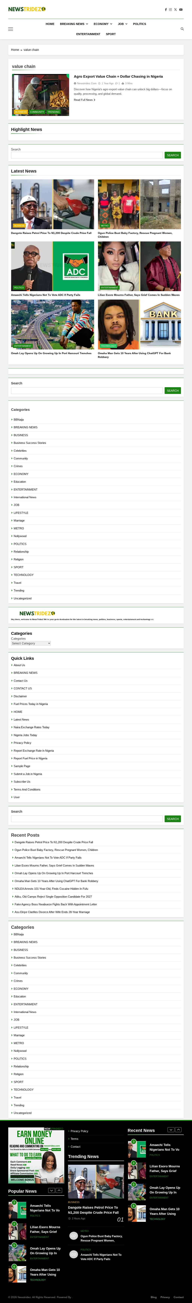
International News (25, 497)
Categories (18, 638)
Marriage (19, 520)
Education (20, 481)
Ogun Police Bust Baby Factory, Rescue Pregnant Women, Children (56, 849)
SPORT (111, 34)
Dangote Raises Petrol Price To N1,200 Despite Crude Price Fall (51, 232)
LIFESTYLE (21, 512)
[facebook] (166, 10)
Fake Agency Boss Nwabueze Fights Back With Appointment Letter (56, 904)
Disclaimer (20, 696)
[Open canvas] (10, 29)
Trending (53, 112)
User (17, 797)
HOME (50, 24)
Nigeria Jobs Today (25, 735)
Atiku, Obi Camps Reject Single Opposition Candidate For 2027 (53, 896)
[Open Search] (182, 28)
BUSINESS (19, 226)
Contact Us (21, 680)
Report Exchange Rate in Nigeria (34, 750)
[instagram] (170, 10)
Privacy (165, 1297)
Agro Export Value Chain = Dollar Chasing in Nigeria (118, 76)
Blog (154, 1297)
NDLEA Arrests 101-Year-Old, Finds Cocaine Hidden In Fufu (51, 888)
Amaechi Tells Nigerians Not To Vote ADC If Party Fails (45, 294)
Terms (74, 1138)
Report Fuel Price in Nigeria (30, 758)
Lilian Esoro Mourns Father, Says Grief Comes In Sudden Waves (139, 294)
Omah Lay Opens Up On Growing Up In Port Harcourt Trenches (51, 353)
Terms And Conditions (27, 789)
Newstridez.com (87, 83)
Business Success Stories (30, 442)
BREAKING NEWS (72, 24)
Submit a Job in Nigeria (28, 773)
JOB (121, 24)
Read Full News (83, 99)
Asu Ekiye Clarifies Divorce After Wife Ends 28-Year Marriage (52, 912)
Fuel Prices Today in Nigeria (31, 704)
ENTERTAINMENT (88, 34)
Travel (17, 582)
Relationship (21, 551)
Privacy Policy (22, 742)
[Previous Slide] (51, 1190)
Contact (75, 1146)
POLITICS (139, 24)
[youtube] (181, 10)
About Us (19, 665)
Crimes (18, 466)
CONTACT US (23, 688)
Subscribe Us (22, 781)
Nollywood (20, 536)
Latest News (21, 719)
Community (37, 112)
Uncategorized (23, 598)
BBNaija (19, 419)
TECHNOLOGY (108, 346)
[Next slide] (59, 1190)
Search (16, 149)
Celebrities (20, 450)
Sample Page (22, 766)
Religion (18, 559)
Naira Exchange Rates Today (32, 727)
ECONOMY (101, 24)
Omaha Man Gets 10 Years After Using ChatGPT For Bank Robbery (56, 881)
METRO (105, 226)
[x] (175, 10)
